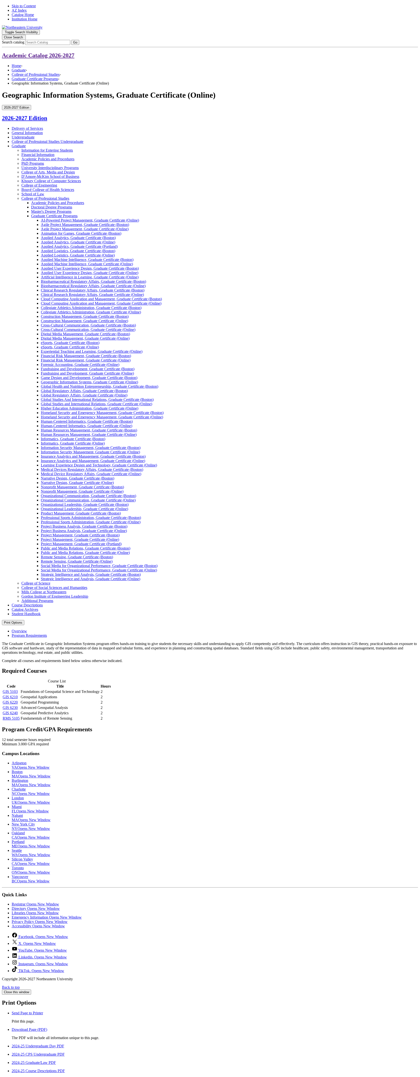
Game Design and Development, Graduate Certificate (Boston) (89, 378)
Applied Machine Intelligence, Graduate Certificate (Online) (87, 264)
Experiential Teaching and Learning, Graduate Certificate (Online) (91, 351)
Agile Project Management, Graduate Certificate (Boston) (85, 225)
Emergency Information (47, 917)
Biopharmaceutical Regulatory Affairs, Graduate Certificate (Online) (93, 286)
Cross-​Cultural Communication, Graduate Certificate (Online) (88, 329)
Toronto (31, 870)
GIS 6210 (10, 697)
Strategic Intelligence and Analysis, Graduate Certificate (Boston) (91, 574)
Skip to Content (24, 6)
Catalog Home (23, 15)
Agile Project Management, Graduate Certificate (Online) (85, 229)
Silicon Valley (31, 861)
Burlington (31, 782)
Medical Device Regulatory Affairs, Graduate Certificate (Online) (91, 474)
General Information (27, 133)
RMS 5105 (11, 718)
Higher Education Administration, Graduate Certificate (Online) (89, 408)
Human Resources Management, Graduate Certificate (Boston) (89, 430)
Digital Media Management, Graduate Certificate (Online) (85, 338)
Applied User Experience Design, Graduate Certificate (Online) (89, 273)
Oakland (31, 835)
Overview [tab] (19, 631)
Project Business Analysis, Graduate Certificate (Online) (84, 531)
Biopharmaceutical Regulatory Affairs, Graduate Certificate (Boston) (93, 281)
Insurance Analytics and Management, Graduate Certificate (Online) (93, 461)
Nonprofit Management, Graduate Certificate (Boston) (82, 487)
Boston (31, 774)
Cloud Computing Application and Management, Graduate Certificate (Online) (101, 303)
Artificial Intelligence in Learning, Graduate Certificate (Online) (90, 277)
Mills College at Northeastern (43, 592)
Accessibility (38, 926)
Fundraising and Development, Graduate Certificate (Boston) (87, 369)
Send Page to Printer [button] (27, 1013)
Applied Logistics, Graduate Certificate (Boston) (78, 251)
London (31, 800)
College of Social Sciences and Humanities (54, 588)
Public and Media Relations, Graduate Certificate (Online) (85, 553)
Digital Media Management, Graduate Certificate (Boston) (85, 334)
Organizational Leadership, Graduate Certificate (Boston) (85, 504)
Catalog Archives (25, 609)
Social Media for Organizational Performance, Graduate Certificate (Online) (99, 570)
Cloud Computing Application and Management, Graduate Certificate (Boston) (101, 299)
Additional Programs (37, 601)
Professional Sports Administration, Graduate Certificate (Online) (90, 522)
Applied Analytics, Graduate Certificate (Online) (78, 242)
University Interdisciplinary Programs (50, 168)
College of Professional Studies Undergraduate (47, 141)
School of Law (32, 194)
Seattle (31, 852)
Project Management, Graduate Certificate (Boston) (80, 535)
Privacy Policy (40, 922)
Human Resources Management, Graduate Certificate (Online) (89, 434)
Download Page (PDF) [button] (29, 1029)
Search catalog (13, 42)
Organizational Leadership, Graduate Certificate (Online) (84, 509)
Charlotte (31, 791)
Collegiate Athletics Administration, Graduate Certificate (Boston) (91, 308)
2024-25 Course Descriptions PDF (38, 1071)
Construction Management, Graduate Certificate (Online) (84, 321)
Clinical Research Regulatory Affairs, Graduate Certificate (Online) (92, 295)
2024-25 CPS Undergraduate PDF (38, 1054)
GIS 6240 (10, 713)
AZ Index (19, 10)
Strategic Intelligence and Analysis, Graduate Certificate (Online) (90, 579)
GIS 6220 (10, 702)
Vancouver (31, 879)
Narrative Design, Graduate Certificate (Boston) (77, 478)
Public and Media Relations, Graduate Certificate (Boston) (85, 548)
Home (16, 66)
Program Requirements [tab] (29, 635)
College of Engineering (39, 185)
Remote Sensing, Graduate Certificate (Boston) (77, 557)
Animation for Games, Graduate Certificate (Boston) (81, 233)
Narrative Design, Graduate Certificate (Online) (77, 483)
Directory (36, 908)
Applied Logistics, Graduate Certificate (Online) (78, 255)
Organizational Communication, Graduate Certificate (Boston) (88, 496)
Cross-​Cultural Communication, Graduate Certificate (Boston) (88, 325)
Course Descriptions (27, 605)
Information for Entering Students (47, 150)
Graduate (19, 70)
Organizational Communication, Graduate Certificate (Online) (88, 500)
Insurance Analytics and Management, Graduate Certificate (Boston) (93, 456)
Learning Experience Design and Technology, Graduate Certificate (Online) (99, 465)
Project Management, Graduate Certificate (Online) (80, 539)
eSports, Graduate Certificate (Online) (70, 347)
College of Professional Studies (36, 74)
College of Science (35, 583)
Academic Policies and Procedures (47, 159)
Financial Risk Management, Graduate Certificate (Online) (86, 360)
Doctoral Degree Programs (51, 207)
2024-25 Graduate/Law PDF (34, 1062)
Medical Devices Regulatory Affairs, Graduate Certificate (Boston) (92, 469)
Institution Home (24, 19)
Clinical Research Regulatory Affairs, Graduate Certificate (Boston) (92, 290)
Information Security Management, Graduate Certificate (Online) (90, 452)
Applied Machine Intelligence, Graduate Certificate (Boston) (87, 260)
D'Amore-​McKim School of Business (50, 176)
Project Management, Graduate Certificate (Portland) (81, 544)
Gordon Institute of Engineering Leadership (54, 596)
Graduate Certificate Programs (35, 79)
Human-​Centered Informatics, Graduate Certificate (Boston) (87, 421)
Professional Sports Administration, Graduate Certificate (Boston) (91, 518)
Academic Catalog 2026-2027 (38, 55)
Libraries (35, 913)
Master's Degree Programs (51, 211)
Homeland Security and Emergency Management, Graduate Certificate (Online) (102, 417)
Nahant (31, 817)
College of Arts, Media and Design (48, 172)
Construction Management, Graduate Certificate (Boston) (85, 316)
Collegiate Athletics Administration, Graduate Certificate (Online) (91, 312)
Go (75, 42)
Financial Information (37, 155)
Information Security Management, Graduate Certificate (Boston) (90, 448)
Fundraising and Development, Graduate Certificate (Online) (87, 373)
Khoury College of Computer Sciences (51, 181)
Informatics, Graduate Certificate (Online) (73, 443)
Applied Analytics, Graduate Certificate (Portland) (79, 246)
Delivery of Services (27, 128)
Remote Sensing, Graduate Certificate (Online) (77, 561)
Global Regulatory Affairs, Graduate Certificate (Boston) (84, 391)
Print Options (13, 622)
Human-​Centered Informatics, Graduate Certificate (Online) (86, 426)
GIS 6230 (10, 708)
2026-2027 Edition (24, 118)
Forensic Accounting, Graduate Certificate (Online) (80, 364)
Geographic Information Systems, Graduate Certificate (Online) (89, 382)
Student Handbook (26, 614)
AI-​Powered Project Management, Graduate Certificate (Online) (90, 220)
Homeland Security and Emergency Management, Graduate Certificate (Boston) (102, 413)
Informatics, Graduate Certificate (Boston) (73, 439)
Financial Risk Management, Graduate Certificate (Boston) (86, 356)
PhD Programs (32, 163)
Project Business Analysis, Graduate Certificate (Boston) (84, 526)
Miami (30, 809)
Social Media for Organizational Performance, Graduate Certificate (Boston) (99, 566)
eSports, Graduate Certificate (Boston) (70, 343)
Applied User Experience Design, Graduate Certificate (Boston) (90, 268)
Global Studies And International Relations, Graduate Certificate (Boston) (97, 399)
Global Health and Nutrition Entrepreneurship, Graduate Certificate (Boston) (99, 386)
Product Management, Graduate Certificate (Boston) (81, 513)
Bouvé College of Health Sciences (47, 190)
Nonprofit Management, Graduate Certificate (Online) (82, 491)
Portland (31, 844)
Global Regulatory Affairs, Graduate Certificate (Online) (84, 395)
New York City (31, 826)
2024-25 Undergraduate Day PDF (38, 1046)
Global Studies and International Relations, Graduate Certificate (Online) (96, 404)
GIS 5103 (10, 691)
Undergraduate (23, 137)
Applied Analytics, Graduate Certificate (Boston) (78, 238)
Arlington (31, 765)
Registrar (35, 904)
